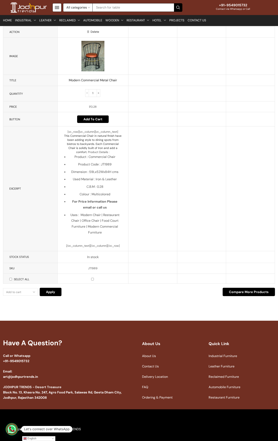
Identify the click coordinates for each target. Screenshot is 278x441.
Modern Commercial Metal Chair (93, 80)
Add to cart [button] (92, 119)
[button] (57, 7)
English (31, 438)
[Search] (178, 7)
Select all (21, 279)
